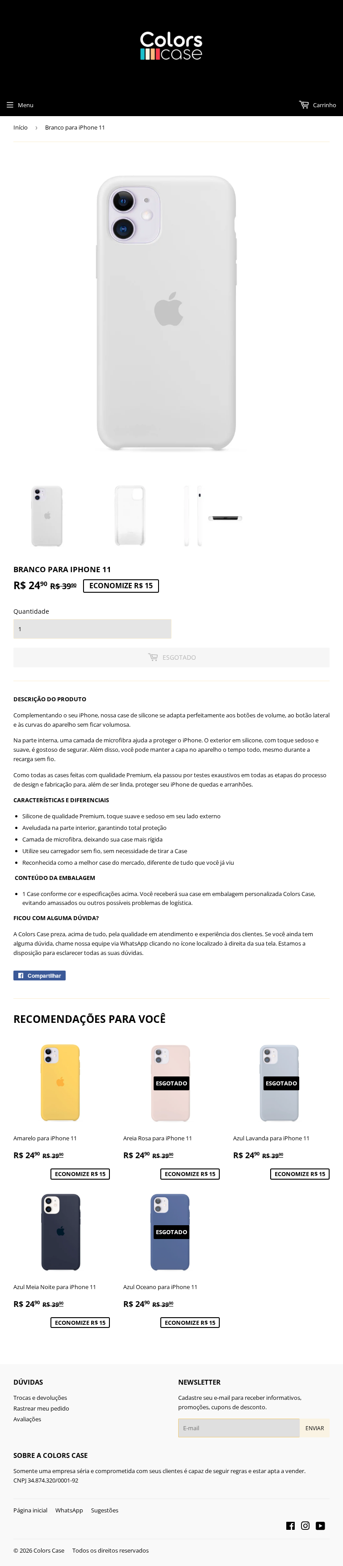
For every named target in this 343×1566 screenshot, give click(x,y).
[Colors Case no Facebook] (290, 1527)
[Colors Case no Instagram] (305, 1527)
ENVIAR (314, 1428)
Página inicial (30, 1510)
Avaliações (27, 1419)
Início (20, 127)
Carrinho (324, 105)
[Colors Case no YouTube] (320, 1527)
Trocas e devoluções (40, 1398)
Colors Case (48, 1550)
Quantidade (31, 611)
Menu (25, 105)
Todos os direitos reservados (110, 1550)
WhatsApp (69, 1510)
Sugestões (104, 1510)
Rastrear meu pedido (41, 1408)
